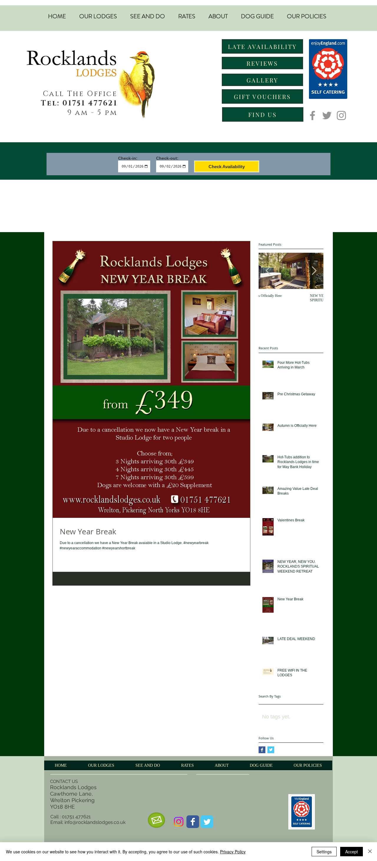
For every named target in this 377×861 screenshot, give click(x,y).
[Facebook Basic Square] (262, 749)
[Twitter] (327, 115)
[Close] (369, 851)
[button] (98, 16)
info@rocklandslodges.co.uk (95, 822)
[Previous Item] (268, 271)
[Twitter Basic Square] (270, 749)
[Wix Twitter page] (207, 821)
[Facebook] (312, 115)
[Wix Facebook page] (192, 821)
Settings (324, 852)
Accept (351, 852)
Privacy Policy (233, 852)
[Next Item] (314, 271)
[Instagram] (341, 115)
